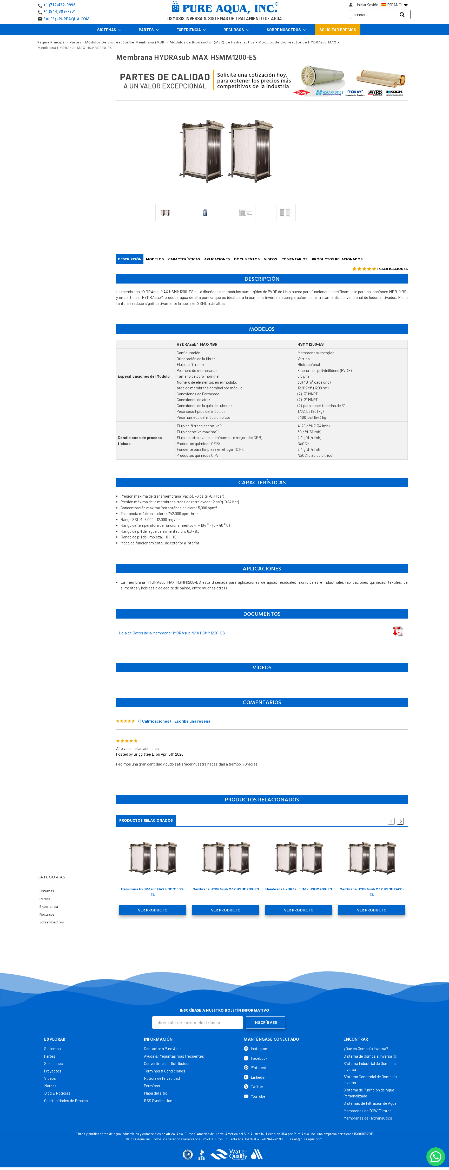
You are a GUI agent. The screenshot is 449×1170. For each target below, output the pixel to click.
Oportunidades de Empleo (66, 1100)
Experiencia (189, 29)
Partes (147, 29)
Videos (50, 1078)
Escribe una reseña (192, 720)
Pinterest (259, 1067)
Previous (391, 821)
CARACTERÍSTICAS (184, 259)
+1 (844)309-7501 (59, 11)
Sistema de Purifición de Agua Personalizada (369, 1093)
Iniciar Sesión (367, 5)
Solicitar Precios (337, 29)
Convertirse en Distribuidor (167, 1063)
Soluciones (53, 1063)
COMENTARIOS (294, 259)
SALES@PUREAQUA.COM (66, 19)
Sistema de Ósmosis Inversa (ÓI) (371, 1056)
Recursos (234, 29)
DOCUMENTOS (247, 259)
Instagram (259, 1048)
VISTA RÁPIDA (152, 857)
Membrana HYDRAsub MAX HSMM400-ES (298, 889)
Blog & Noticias (57, 1093)
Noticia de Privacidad (162, 1078)
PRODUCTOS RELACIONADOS (337, 259)
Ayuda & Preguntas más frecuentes (174, 1056)
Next (400, 821)
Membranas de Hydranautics (368, 1118)
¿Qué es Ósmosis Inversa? (366, 1048)
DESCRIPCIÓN (130, 259)
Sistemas (107, 29)
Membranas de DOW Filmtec (368, 1110)
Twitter (257, 1086)
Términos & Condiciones (164, 1071)
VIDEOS (270, 259)
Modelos (155, 259)
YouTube (258, 1096)
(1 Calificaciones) (154, 720)
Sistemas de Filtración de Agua (370, 1103)
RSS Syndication (158, 1100)
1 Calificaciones (392, 269)
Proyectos (52, 1071)
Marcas (50, 1085)
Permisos (152, 1085)
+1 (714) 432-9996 (274, 1139)
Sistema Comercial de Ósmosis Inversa (370, 1079)
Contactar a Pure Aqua (163, 1048)
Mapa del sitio (155, 1093)
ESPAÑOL (395, 5)
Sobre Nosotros (284, 29)
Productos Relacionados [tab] (146, 820)
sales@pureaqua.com (306, 1139)
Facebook (259, 1058)
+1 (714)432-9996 (59, 5)
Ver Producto (153, 910)
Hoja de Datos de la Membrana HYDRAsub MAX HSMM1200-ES (172, 632)
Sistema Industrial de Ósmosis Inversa (370, 1066)
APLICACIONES (217, 259)
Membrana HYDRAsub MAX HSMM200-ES (226, 889)
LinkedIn (258, 1077)
